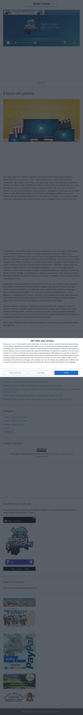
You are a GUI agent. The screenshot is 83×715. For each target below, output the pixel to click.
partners (14, 344)
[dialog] (41, 357)
